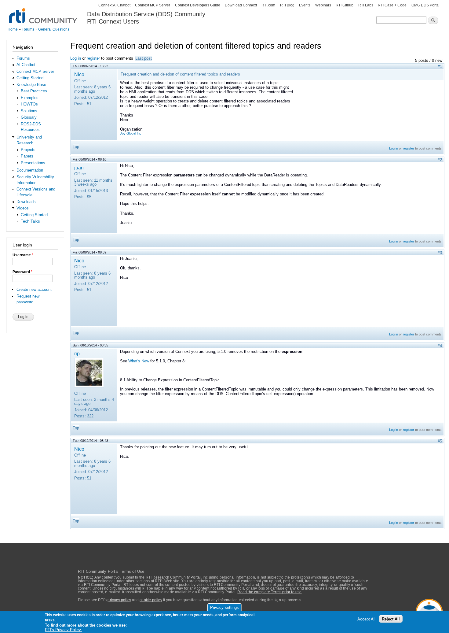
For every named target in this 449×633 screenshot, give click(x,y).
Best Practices (34, 91)
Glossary (29, 117)
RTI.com (268, 5)
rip (77, 353)
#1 (440, 66)
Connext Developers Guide (197, 5)
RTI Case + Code (392, 5)
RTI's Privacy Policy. (63, 629)
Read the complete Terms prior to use (269, 592)
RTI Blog (287, 5)
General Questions (53, 29)
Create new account (34, 289)
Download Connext (241, 5)
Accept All (366, 619)
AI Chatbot (25, 64)
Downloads (26, 201)
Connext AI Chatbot (114, 5)
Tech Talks (30, 221)
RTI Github (344, 5)
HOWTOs (29, 104)
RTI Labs (365, 5)
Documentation (29, 170)
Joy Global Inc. (131, 133)
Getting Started (29, 78)
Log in (75, 58)
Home (13, 29)
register (93, 58)
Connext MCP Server (152, 5)
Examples (29, 97)
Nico (79, 74)
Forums (28, 29)
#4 (440, 345)
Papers (27, 156)
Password (22, 272)
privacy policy (119, 600)
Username (23, 255)
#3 (440, 252)
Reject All (391, 619)
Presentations (33, 163)
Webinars (323, 5)
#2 (440, 159)
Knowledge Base (31, 84)
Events (304, 5)
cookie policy (151, 600)
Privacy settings (224, 607)
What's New (138, 361)
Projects (28, 149)
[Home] (43, 12)
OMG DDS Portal (425, 5)
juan (79, 167)
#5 (440, 441)
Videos (22, 208)
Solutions (29, 111)
